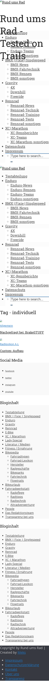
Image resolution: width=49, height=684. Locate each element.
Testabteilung (16, 33)
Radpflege (17, 493)
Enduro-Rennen (23, 46)
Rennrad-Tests (22, 119)
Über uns (12, 674)
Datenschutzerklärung (22, 665)
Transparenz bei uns (19, 517)
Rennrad (12, 101)
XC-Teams (18, 137)
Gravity (11, 83)
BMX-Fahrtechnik (25, 69)
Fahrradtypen (19, 456)
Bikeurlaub (12, 485)
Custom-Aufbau (12, 351)
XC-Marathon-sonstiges (29, 142)
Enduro (11, 37)
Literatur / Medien (17, 444)
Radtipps (16, 497)
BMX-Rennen (21, 74)
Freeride (17, 96)
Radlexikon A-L (9, 344)
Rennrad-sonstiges (25, 124)
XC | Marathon (16, 128)
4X (12, 87)
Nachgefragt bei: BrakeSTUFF (22, 332)
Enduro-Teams (22, 51)
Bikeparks (17, 472)
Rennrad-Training (25, 114)
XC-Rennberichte (24, 133)
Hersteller (17, 464)
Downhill (17, 92)
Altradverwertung (22, 505)
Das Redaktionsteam (19, 513)
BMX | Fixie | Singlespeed (25, 60)
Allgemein (6, 325)
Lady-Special (13, 440)
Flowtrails (17, 481)
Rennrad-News (22, 105)
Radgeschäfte (19, 468)
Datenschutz (15, 146)
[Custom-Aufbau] (1, 339)
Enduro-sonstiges (24, 55)
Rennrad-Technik (24, 110)
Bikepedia (12, 452)
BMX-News (19, 64)
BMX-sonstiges (22, 78)
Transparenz (14, 678)
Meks (22, 652)
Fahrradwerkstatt (17, 489)
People (9, 509)
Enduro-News (21, 42)
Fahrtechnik (18, 476)
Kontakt (11, 669)
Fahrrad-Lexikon (21, 460)
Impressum (14, 151)
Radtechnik (18, 501)
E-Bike (9, 432)
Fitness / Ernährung (18, 448)
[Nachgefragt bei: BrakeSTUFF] (1, 321)
